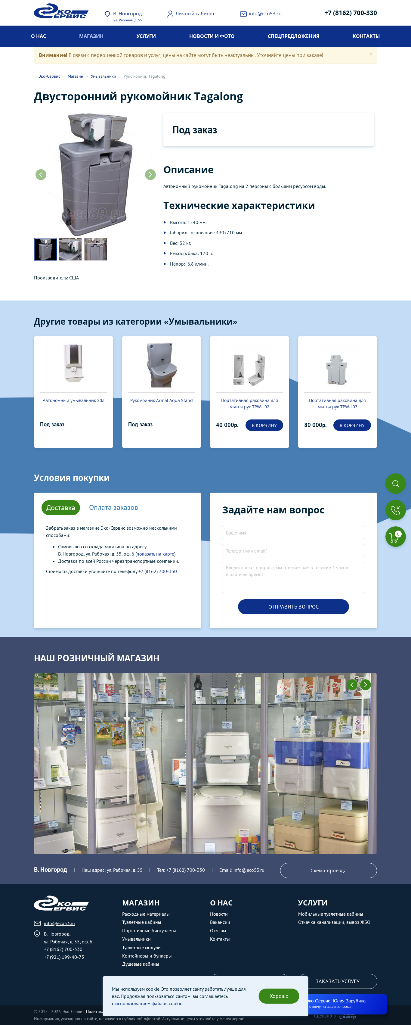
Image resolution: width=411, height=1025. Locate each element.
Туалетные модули (141, 947)
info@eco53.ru (248, 870)
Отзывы (218, 930)
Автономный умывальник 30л (73, 400)
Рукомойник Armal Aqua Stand (161, 400)
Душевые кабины (140, 964)
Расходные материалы (146, 914)
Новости (219, 914)
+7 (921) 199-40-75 (64, 957)
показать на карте (155, 554)
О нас (38, 36)
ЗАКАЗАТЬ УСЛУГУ (338, 981)
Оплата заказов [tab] (113, 507)
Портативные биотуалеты (149, 930)
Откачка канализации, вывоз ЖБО (334, 922)
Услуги (146, 36)
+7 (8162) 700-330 (350, 12)
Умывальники (103, 76)
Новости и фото (212, 36)
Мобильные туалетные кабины (330, 914)
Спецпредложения (294, 36)
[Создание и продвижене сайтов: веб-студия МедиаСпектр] (347, 1016)
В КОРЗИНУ (264, 425)
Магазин (91, 36)
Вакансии (220, 922)
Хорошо (279, 995)
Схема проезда (329, 870)
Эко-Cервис (49, 76)
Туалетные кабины (141, 922)
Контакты (366, 36)
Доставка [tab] (60, 507)
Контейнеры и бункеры (147, 956)
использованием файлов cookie (148, 1003)
